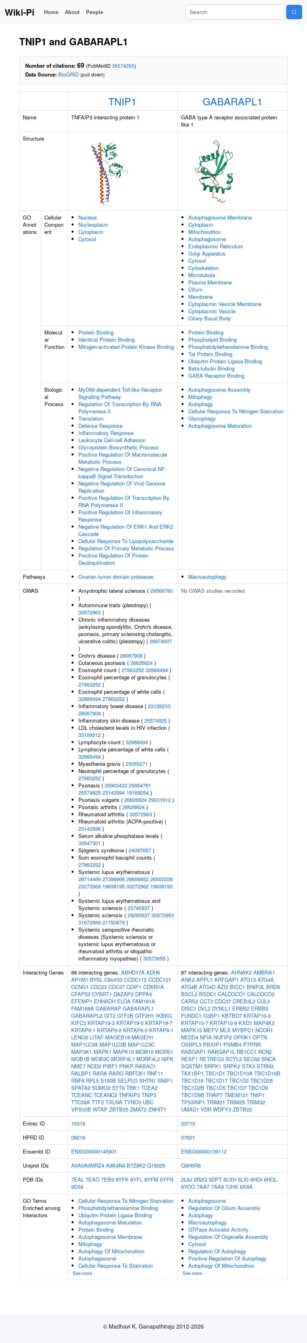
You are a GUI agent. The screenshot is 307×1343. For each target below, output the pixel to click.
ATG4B (189, 987)
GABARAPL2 (86, 1015)
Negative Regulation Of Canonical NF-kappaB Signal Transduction (122, 472)
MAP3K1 (81, 1051)
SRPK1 (212, 1066)
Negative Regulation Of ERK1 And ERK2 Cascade (125, 530)
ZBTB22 (242, 1109)
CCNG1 (80, 987)
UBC (148, 1102)
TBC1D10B (267, 1073)
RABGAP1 (193, 1051)
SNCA (268, 1059)
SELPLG (128, 1080)
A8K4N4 (115, 1165)
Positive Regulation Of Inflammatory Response (120, 515)
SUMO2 (101, 1087)
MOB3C (100, 1059)
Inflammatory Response (106, 433)
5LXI (243, 1179)
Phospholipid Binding (212, 339)
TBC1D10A (240, 1073)
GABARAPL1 (233, 101)
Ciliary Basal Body (209, 318)
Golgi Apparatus (206, 253)
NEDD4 (189, 1037)
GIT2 (110, 1015)
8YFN (166, 1179)
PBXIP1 (212, 1044)
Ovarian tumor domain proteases (116, 576)
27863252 (133, 670)
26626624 (141, 662)
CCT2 (206, 1001)
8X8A (246, 1186)
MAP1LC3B (113, 1044)
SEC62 (251, 1059)
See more (82, 1273)
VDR (206, 1109)
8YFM (151, 1179)
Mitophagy (200, 397)
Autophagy (200, 404)
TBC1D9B (192, 1095)
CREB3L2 (244, 1001)
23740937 (139, 908)
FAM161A (143, 1001)
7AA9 (217, 1186)
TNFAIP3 (129, 1095)
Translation (91, 418)
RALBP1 (81, 1073)
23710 (188, 1123)
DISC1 (188, 1008)
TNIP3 (149, 1095)
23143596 (89, 828)
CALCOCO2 (261, 994)
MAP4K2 (264, 1023)
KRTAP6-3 (135, 1030)
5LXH (229, 1179)
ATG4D (207, 987)
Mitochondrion (204, 232)
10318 (78, 1123)
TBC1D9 (258, 1087)
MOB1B (80, 1059)
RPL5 (92, 1080)
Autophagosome (207, 239)
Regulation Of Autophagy (217, 1251)
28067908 (131, 655)
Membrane (200, 296)
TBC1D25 (261, 1080)
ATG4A (265, 979)
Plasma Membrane (210, 282)
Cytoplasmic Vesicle (211, 311)
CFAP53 (80, 994)
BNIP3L (256, 987)
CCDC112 (135, 979)
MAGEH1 (143, 1037)
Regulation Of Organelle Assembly (228, 1236)
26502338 (161, 879)
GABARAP (108, 1008)
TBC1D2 (239, 1080)
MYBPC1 (243, 1030)
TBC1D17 (216, 1080)
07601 (188, 1137)
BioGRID (68, 74)
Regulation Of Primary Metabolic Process (126, 548)
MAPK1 (103, 1051)
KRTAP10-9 (223, 1023)
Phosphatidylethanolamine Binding (228, 346)
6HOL (270, 1179)
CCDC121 (159, 979)
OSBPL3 (191, 1044)
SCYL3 (233, 1059)
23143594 (113, 792)
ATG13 (248, 979)
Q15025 (156, 1165)
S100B (108, 1080)
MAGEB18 (117, 1037)
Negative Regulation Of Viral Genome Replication (121, 486)
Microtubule (201, 275)
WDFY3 (222, 1109)
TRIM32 (256, 1102)
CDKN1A (153, 987)
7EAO (93, 1179)
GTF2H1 (144, 1015)
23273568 (89, 886)
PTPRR (252, 1044)
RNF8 (77, 1080)
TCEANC (81, 1095)
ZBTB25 (118, 1109)
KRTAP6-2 (109, 1030)
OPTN (260, 1037)
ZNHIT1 (157, 1109)
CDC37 (116, 987)
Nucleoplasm (93, 224)
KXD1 (245, 1023)
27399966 (113, 879)
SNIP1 (165, 1080)
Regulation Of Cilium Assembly (224, 1208)
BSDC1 (207, 994)
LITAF (97, 1037)
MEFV (210, 1030)
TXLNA (114, 1102)
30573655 (154, 958)
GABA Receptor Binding (216, 375)
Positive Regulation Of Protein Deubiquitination (113, 559)
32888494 (157, 670)
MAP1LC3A (84, 1044)
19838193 (161, 886)
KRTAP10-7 (194, 1023)
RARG (116, 1073)
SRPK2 (231, 1066)
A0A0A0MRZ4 (87, 1165)
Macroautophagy (207, 576)
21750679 (113, 922)
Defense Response (100, 425)
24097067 (140, 850)
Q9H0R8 (191, 1165)
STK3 (248, 1066)
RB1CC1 (247, 1051)
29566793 (161, 590)
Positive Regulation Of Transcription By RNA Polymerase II (123, 501)
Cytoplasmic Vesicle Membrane (224, 304)
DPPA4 (143, 994)
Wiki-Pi (19, 12)
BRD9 (273, 987)
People (94, 12)
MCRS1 (164, 1051)
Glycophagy (202, 418)
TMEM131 (236, 1095)
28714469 (89, 879)
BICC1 (237, 987)
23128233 (159, 706)
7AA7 (203, 1186)
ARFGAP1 (226, 979)
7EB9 (107, 1179)
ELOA (124, 1001)
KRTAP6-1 (83, 1030)
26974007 (161, 641)
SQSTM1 (192, 1066)
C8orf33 (113, 979)
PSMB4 (232, 1044)
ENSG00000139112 (204, 1151)
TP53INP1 (193, 1102)
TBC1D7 (237, 1087)
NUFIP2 (222, 1037)
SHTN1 (147, 1080)
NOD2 (94, 1066)
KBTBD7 (231, 1015)
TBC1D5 (215, 1087)
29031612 (159, 799)
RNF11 (155, 1073)
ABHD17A (133, 972)
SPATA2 (80, 1087)
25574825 (155, 720)
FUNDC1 (191, 1015)
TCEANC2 (105, 1095)
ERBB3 (259, 1008)
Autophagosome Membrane (220, 217)
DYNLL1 (221, 1008)
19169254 (137, 792)
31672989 (89, 922)
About (72, 12)
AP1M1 (79, 979)
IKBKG (164, 1015)
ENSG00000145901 (94, 1151)
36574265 (123, 65)
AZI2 (222, 987)
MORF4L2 (148, 1059)
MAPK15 (191, 1030)
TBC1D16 (192, 1080)
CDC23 (98, 987)
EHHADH (105, 1001)
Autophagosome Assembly (219, 389)
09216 (78, 1137)
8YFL (136, 1179)
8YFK (122, 1179)
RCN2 (265, 1051)
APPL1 (204, 979)
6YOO (188, 1186)
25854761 (140, 785)
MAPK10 (123, 1051)
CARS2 (189, 1001)
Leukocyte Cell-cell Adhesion (112, 440)
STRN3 (265, 1066)
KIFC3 (78, 1023)
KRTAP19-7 (158, 1023)
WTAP (100, 1109)
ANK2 (188, 979)
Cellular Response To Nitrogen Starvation (235, 411)
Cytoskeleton (203, 268)
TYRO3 (132, 1102)
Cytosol (87, 239)
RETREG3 (211, 1059)
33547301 (89, 843)
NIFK (167, 1059)
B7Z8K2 (136, 1165)
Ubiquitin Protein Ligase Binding (225, 361)
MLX (225, 1030)
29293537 (139, 915)
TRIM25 (236, 1102)
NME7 (78, 1066)
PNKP (126, 1066)
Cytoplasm (90, 232)
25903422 (116, 785)
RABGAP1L (221, 1051)
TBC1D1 (215, 1073)
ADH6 (153, 972)
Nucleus (87, 217)
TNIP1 (122, 101)
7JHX (231, 1186)
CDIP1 (134, 987)
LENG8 (79, 1037)
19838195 (113, 886)
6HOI (256, 1179)
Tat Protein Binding (210, 354)
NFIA (206, 1037)
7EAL (77, 1179)
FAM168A (82, 1008)
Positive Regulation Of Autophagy (227, 1258)
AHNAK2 (241, 972)
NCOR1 (264, 1030)
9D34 (77, 1186)
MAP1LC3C (141, 1044)
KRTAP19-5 (130, 1023)
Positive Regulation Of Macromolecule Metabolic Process (122, 458)
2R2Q (200, 1179)
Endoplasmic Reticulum (215, 246)
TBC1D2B (192, 1087)
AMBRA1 (264, 972)
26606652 (137, 879)
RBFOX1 (135, 1073)
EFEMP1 (81, 1001)
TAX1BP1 (192, 1073)
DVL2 (204, 1008)
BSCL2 (189, 994)
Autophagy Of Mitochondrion (111, 1251)
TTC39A (80, 1102)
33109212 (89, 735)
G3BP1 (211, 1015)
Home (51, 12)
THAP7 (214, 1095)
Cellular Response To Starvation (115, 1265)
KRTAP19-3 (101, 1023)
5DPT (215, 1179)
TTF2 (98, 1102)
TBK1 (133, 1087)
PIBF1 (110, 1066)
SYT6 (118, 1087)
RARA (100, 1073)
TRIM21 (216, 1102)
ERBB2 (240, 1008)
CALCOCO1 (231, 994)
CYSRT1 (102, 994)
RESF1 (189, 1059)
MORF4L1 (123, 1059)
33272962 (137, 886)
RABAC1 (145, 1066)
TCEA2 (149, 1087)
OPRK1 (242, 1037)
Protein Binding (96, 332)
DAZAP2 (124, 994)
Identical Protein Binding (106, 339)
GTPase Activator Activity (218, 1229)
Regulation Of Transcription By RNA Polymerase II (119, 407)
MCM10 (145, 1051)
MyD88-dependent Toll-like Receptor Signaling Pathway (120, 393)
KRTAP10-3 (257, 1015)
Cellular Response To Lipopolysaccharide (125, 541)
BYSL (96, 979)
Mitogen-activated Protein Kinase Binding (126, 346)
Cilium (195, 289)
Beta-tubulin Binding (211, 368)
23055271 (137, 763)
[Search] (294, 12)
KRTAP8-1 (161, 1030)
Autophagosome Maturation (220, 425)
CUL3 (263, 1001)
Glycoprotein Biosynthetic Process (118, 447)
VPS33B (81, 1109)
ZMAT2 (138, 1109)
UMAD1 (190, 1109)
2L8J (186, 1179)
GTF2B (125, 1015)
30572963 (89, 612)
